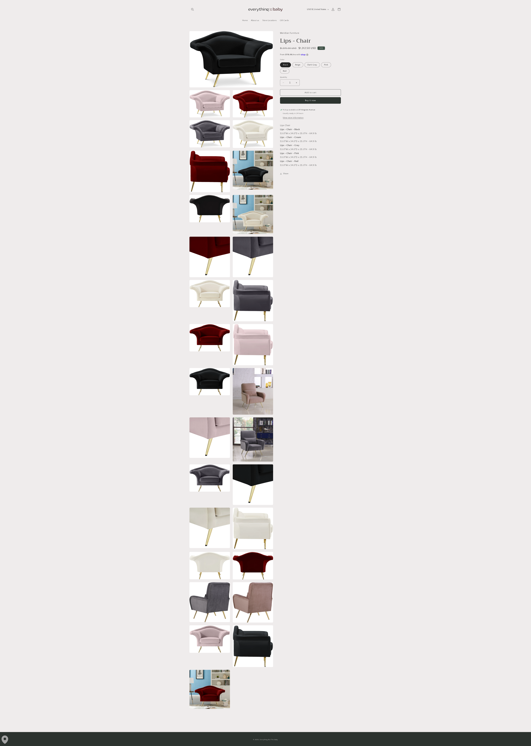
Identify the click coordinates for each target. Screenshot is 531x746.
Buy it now (310, 100)
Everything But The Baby (269, 739)
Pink (326, 65)
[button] (192, 9)
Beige (297, 65)
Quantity (283, 77)
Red (285, 71)
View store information (293, 118)
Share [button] (285, 174)
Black (285, 65)
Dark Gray (312, 65)
